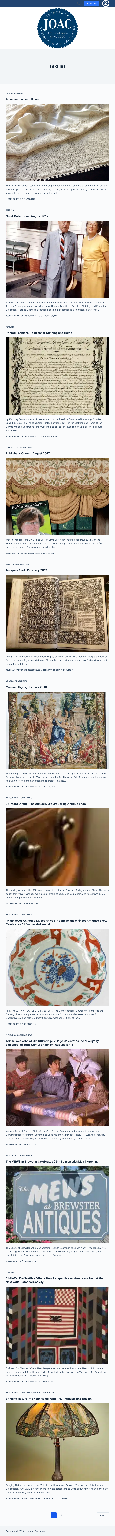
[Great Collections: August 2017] (57, 259)
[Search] (79, 3)
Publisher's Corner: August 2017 (28, 453)
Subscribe (91, 3)
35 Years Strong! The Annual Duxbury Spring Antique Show (46, 804)
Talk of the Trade (14, 93)
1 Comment (68, 670)
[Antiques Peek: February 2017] (57, 613)
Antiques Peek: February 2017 (26, 570)
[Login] (105, 3)
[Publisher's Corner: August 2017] (57, 496)
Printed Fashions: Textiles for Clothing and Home (39, 333)
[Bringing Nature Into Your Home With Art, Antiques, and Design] (57, 1442)
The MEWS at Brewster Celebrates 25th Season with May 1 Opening (52, 1161)
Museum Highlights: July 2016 (26, 687)
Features (10, 327)
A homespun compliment (23, 99)
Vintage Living (49, 1393)
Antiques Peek (22, 564)
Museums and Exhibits (16, 681)
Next (102, 1515)
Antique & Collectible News (19, 798)
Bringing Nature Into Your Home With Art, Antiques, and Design (49, 1398)
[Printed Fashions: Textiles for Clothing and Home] (57, 376)
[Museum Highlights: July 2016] (57, 730)
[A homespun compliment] (57, 142)
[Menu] (108, 28)
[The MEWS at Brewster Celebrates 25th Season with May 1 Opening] (57, 1204)
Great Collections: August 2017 (27, 216)
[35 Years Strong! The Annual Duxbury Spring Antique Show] (57, 847)
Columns (10, 210)
